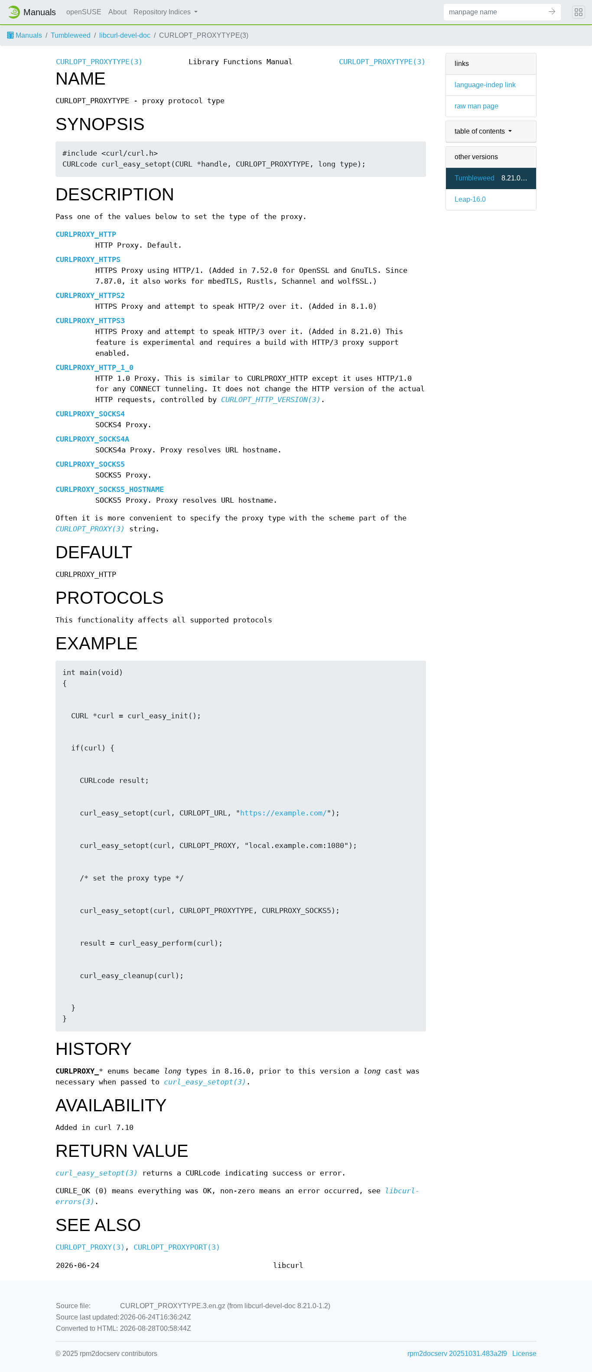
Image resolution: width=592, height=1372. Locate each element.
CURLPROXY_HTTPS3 (90, 321)
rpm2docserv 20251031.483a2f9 (457, 1353)
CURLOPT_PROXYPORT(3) (176, 1247)
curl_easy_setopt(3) (205, 1082)
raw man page (476, 106)
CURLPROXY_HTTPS (87, 259)
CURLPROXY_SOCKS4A (92, 439)
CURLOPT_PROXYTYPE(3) (99, 62)
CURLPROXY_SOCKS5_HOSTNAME (109, 489)
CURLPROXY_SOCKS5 (90, 464)
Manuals (28, 35)
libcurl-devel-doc (124, 35)
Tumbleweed (71, 35)
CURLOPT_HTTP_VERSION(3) (271, 400)
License (524, 1353)
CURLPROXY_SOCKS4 (90, 414)
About (117, 12)
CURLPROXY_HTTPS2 (90, 295)
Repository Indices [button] (162, 12)
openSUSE (83, 12)
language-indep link (485, 84)
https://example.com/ (283, 813)
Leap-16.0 (470, 199)
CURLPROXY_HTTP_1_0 (94, 367)
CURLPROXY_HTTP (85, 234)
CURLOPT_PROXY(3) (90, 529)
